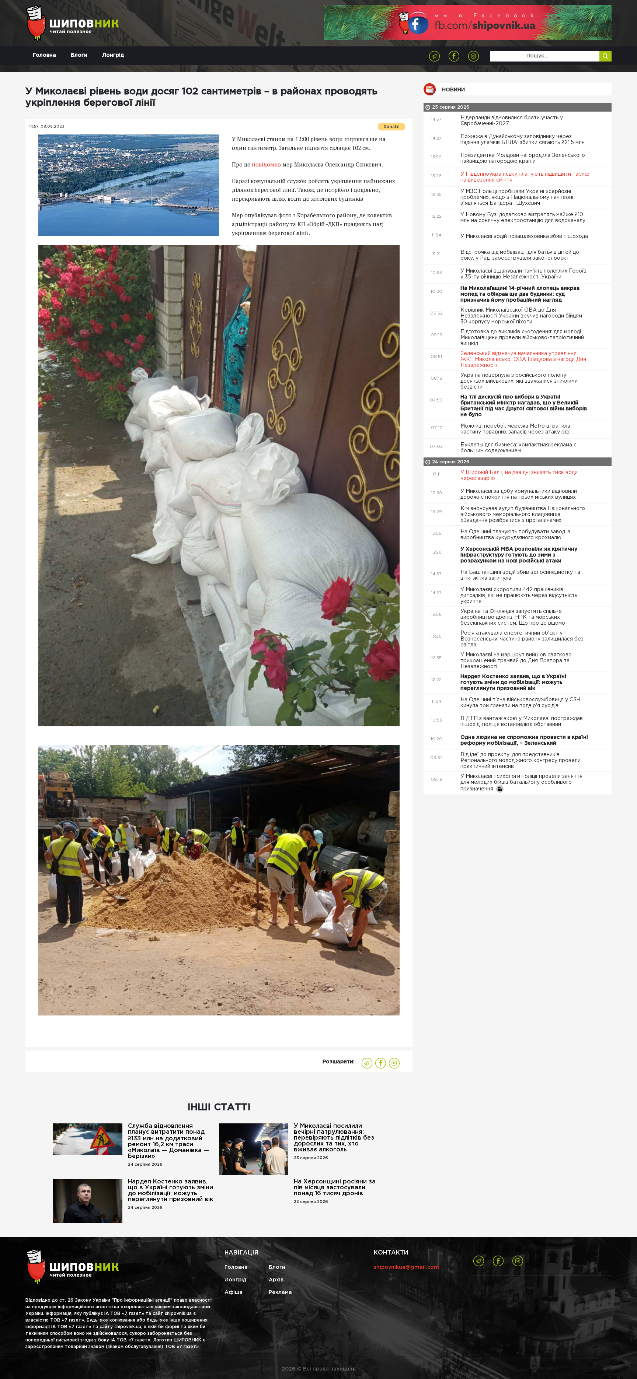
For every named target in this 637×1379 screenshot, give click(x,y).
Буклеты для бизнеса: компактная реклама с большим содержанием (518, 448)
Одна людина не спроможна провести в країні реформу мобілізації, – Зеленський (524, 740)
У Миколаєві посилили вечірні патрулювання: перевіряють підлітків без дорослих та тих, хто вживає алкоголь (334, 1137)
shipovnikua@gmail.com (406, 1267)
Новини (453, 90)
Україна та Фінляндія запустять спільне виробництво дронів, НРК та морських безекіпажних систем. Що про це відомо (513, 617)
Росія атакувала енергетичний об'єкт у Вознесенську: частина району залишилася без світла (522, 639)
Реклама (280, 1292)
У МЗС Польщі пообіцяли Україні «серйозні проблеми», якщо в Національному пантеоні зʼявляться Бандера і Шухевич (516, 197)
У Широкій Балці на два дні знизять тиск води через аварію (519, 475)
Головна (44, 55)
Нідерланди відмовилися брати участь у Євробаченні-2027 (511, 121)
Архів (276, 1280)
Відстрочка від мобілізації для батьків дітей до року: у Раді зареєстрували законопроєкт (519, 255)
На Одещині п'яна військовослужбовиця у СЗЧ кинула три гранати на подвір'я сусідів (520, 703)
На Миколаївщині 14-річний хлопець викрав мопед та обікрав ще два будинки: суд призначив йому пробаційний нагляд (519, 294)
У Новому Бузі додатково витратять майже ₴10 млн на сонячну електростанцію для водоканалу (523, 218)
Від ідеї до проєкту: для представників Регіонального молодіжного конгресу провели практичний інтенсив (520, 760)
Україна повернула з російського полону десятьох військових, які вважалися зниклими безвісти (519, 381)
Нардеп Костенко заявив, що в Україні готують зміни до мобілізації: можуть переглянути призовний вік (170, 1190)
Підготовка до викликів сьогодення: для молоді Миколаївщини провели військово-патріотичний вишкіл (522, 338)
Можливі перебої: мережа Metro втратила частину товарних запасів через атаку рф (515, 429)
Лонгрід (113, 55)
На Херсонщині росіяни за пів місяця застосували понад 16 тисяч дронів (335, 1187)
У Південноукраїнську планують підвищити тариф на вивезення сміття (524, 177)
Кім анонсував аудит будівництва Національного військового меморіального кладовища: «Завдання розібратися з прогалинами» (522, 514)
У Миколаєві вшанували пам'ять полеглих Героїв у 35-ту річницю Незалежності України (523, 274)
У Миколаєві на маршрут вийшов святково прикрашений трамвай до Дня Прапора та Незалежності (516, 661)
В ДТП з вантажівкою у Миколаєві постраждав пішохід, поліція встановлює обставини (521, 721)
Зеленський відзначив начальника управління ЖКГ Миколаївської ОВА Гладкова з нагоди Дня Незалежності (523, 359)
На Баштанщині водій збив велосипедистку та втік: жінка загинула (520, 575)
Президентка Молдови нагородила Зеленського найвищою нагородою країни (522, 158)
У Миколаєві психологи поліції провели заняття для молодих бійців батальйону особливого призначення (521, 782)
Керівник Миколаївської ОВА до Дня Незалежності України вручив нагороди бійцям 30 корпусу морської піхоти (521, 316)
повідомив (266, 164)
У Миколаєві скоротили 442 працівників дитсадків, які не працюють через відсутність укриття (518, 595)
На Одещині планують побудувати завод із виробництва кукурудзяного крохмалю (515, 535)
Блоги (79, 55)
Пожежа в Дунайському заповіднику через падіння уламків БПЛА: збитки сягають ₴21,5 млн (523, 139)
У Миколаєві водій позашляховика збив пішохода (524, 236)
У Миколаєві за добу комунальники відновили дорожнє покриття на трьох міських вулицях (518, 494)
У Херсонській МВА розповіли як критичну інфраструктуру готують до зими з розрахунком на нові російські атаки (518, 555)
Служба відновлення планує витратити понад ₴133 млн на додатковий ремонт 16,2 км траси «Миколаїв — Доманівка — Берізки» (168, 1141)
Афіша (233, 1292)
